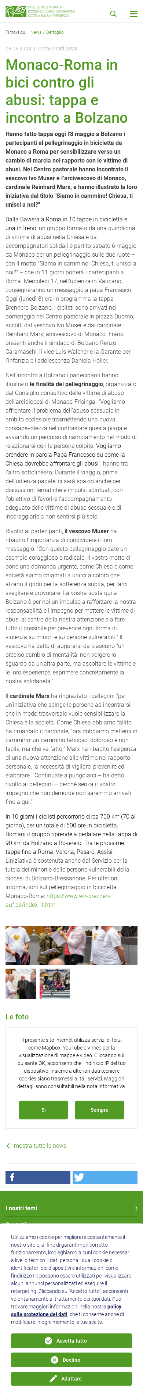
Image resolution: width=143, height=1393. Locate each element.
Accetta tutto (71, 1341)
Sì (43, 1110)
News (35, 32)
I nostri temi (21, 1208)
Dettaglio (55, 32)
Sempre (100, 1110)
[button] (38, 1177)
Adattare (71, 1379)
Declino (71, 1360)
